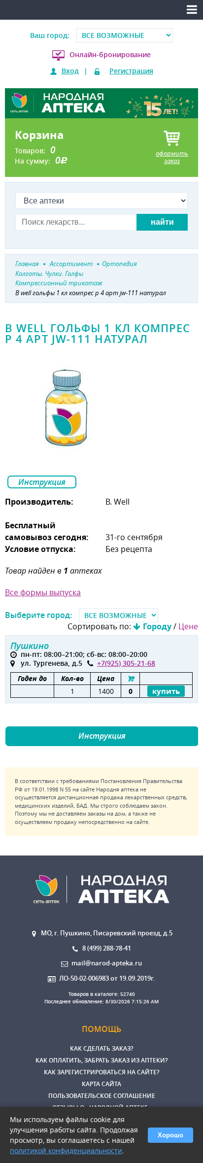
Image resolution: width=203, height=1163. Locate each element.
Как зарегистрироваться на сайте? (101, 1072)
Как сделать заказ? (101, 1048)
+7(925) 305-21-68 (126, 663)
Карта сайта (101, 1084)
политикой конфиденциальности (66, 1150)
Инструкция (42, 482)
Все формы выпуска (43, 592)
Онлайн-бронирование (110, 54)
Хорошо (170, 1135)
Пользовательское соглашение (101, 1096)
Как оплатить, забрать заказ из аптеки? (101, 1060)
